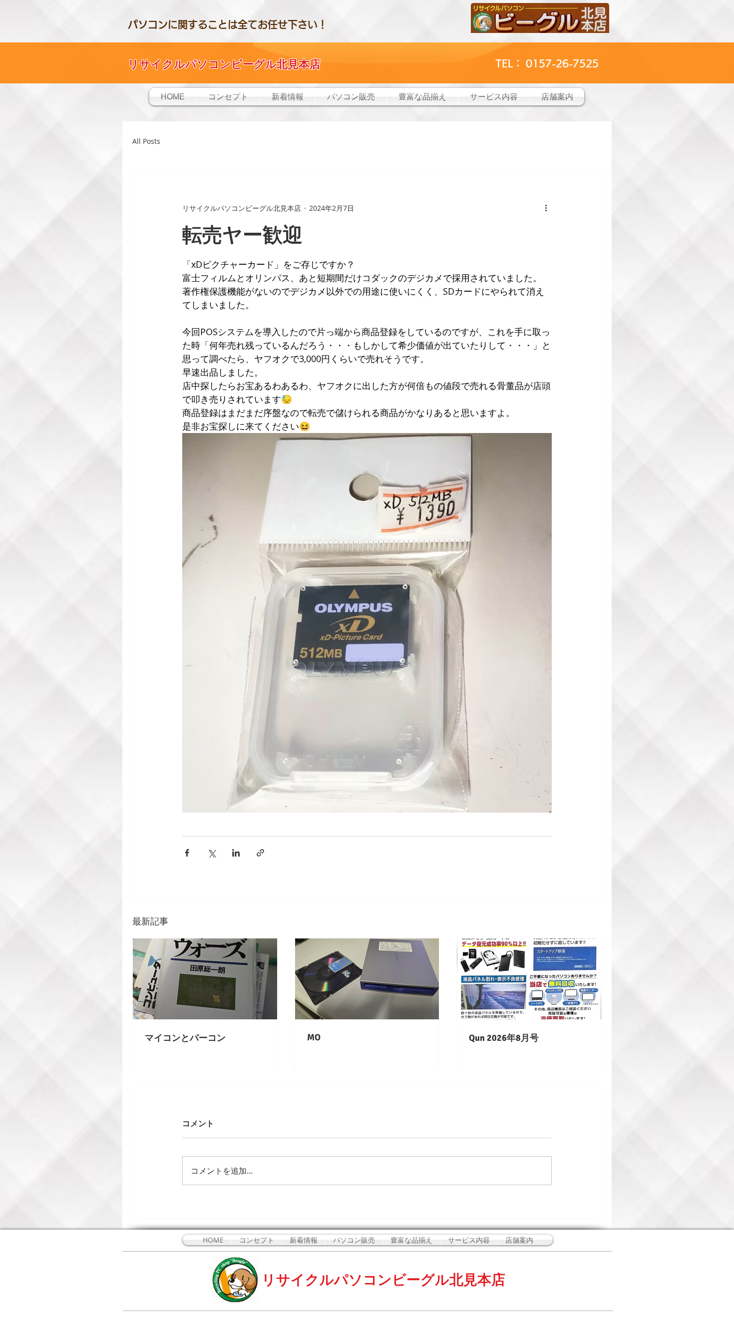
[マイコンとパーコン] (205, 978)
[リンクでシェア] (260, 853)
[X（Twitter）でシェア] (211, 853)
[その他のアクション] (546, 208)
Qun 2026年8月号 (504, 1037)
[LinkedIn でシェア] (236, 853)
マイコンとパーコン (185, 1037)
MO (314, 1037)
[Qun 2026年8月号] (529, 978)
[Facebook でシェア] (187, 853)
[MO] (367, 978)
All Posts (146, 141)
